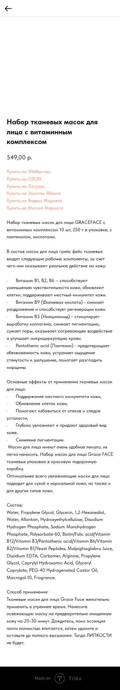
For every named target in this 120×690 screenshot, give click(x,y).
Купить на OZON (24, 178)
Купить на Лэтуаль (25, 186)
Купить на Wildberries (28, 171)
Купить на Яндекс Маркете (34, 200)
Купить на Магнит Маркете (35, 208)
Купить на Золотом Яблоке (34, 193)
